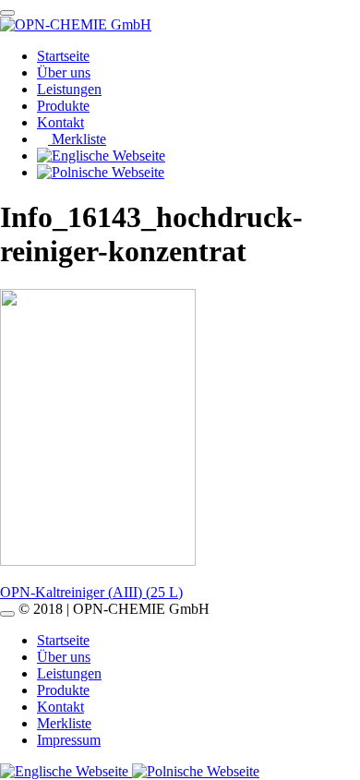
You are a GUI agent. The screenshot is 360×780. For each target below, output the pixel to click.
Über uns (63, 72)
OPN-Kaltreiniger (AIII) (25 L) (91, 592)
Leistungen (69, 89)
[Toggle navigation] (7, 13)
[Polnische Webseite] (195, 771)
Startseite (63, 56)
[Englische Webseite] (66, 771)
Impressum (69, 740)
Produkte (63, 106)
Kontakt (60, 122)
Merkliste (77, 139)
